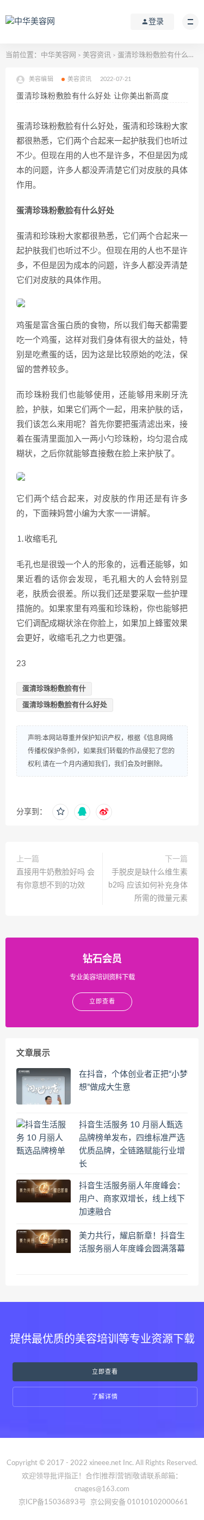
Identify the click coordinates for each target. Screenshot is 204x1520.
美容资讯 (97, 55)
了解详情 (105, 1397)
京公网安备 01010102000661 (139, 1502)
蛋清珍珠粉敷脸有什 (54, 688)
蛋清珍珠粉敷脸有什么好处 (64, 705)
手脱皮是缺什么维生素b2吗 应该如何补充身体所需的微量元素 (148, 885)
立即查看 (105, 1372)
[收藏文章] (60, 812)
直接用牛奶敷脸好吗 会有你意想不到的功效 (55, 878)
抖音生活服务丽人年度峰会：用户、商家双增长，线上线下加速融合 (132, 1199)
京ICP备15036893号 (52, 1502)
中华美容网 (58, 55)
